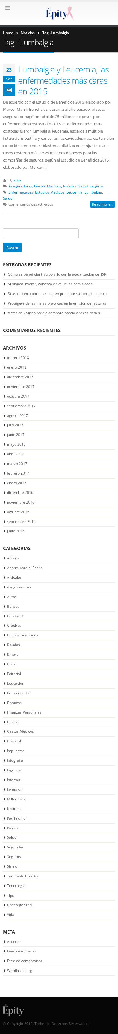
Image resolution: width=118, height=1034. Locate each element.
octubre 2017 (18, 396)
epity (18, 180)
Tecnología (16, 885)
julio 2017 (15, 424)
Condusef (15, 616)
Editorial (14, 673)
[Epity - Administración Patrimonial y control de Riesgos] (59, 13)
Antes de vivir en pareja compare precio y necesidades (54, 312)
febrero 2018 (18, 357)
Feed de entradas (21, 951)
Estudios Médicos (49, 192)
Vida (10, 914)
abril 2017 (15, 453)
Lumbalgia (93, 192)
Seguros (96, 186)
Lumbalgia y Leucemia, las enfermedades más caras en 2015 (63, 80)
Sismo (12, 866)
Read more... (102, 204)
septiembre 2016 (21, 521)
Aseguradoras (20, 186)
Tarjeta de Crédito (22, 876)
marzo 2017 (17, 463)
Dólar (11, 664)
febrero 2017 (18, 473)
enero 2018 (16, 367)
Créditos (14, 625)
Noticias (70, 186)
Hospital (14, 741)
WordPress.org (19, 970)
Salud (83, 186)
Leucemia (74, 192)
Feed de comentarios (24, 960)
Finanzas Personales (24, 712)
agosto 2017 (17, 415)
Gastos (13, 722)
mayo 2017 (16, 444)
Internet (13, 779)
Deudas (13, 644)
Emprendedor (18, 693)
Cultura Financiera (22, 635)
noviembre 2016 (20, 502)
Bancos (13, 606)
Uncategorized (19, 905)
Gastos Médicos (47, 186)
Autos (12, 596)
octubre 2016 (18, 511)
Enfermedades (20, 192)
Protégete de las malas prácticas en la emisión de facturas (57, 303)
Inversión (14, 789)
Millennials (16, 799)
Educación (15, 683)
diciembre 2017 (20, 376)
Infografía (15, 760)
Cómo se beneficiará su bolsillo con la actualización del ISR (57, 274)
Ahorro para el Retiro (24, 567)
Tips (10, 895)
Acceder (14, 941)
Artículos (14, 577)
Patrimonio (16, 818)
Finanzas (14, 702)
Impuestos (16, 750)
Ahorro (13, 558)
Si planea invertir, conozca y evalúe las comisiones (50, 284)
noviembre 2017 (20, 386)
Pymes (12, 828)
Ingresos (14, 770)
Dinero (12, 654)
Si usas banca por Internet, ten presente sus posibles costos (58, 293)
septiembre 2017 (21, 405)
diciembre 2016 (20, 492)
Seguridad (15, 847)
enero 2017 (16, 482)
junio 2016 (16, 530)
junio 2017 (16, 434)
